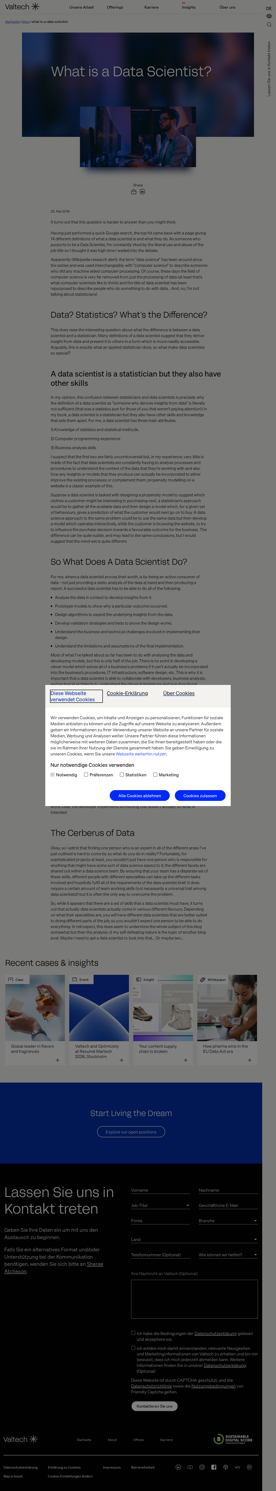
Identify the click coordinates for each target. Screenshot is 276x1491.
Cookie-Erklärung (127, 693)
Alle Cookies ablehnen (139, 795)
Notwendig (66, 774)
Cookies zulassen (200, 795)
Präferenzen (101, 774)
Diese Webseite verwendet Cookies (72, 696)
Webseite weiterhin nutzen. (141, 753)
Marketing (169, 774)
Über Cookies (179, 693)
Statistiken (135, 774)
